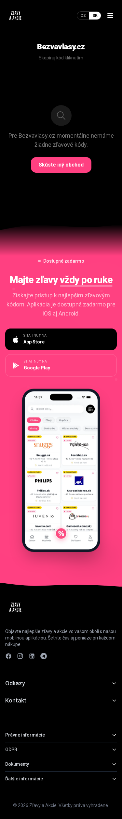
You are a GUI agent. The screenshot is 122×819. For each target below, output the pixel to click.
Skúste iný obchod (61, 165)
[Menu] (110, 15)
